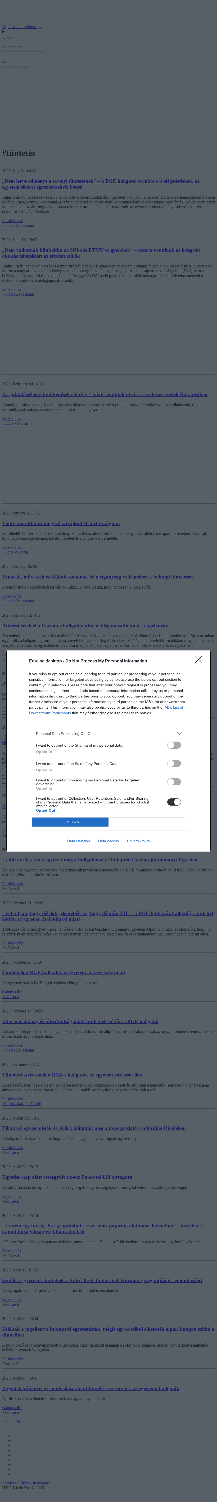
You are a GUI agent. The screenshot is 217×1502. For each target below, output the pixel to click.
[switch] (174, 745)
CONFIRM (70, 822)
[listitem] (108, 733)
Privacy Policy (138, 841)
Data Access (108, 841)
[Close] (200, 661)
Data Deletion (78, 841)
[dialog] (108, 751)
